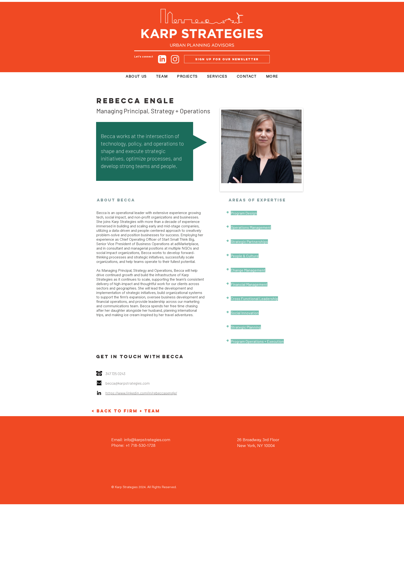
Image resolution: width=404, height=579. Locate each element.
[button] (272, 77)
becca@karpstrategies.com (127, 383)
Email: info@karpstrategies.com (140, 440)
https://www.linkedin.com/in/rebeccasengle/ (141, 393)
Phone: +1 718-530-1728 (133, 446)
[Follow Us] (162, 59)
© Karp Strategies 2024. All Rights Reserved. (144, 487)
